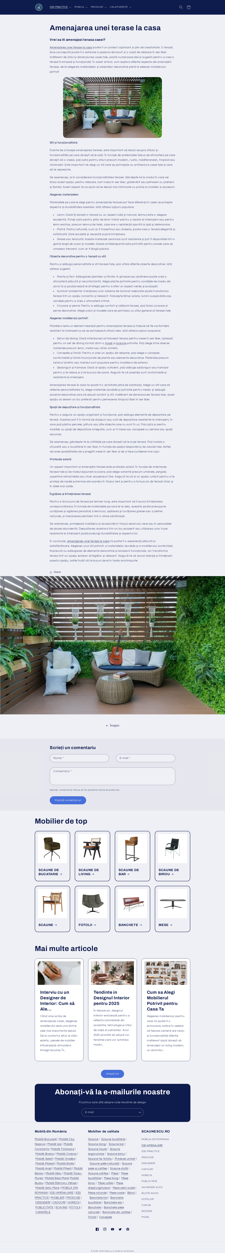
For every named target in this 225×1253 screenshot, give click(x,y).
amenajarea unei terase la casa (88, 541)
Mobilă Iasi (54, 1144)
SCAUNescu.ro (106, 1251)
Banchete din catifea (116, 1212)
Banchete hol (99, 1197)
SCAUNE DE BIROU (169, 872)
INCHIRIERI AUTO (152, 1187)
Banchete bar (113, 1202)
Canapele (105, 1217)
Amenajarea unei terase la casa (71, 47)
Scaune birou (116, 1153)
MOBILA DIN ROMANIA (155, 1139)
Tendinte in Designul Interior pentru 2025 (111, 998)
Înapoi (114, 725)
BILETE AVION (149, 1193)
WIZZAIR (146, 1211)
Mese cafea (105, 1183)
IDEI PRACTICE (150, 1151)
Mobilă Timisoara (62, 1149)
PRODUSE (73, 1197)
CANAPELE (42, 1212)
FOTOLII (85, 925)
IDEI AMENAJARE (61, 1192)
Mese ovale (117, 1192)
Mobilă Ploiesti (45, 1163)
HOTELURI (147, 1199)
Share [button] (57, 572)
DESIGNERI (42, 1202)
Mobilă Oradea (65, 1158)
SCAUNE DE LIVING (89, 872)
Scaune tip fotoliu (100, 1158)
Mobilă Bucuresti (46, 1139)
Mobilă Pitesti (63, 1168)
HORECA (74, 1202)
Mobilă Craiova (66, 1153)
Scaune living (97, 1144)
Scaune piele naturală (104, 1163)
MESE (164, 925)
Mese (114, 1173)
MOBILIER (57, 1197)
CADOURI (59, 1202)
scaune (121, 343)
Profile (145, 1217)
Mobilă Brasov (44, 1153)
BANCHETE (128, 925)
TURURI (146, 1205)
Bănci (131, 1192)
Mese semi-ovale (124, 1187)
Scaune (93, 1139)
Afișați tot (112, 1073)
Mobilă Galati (44, 1158)
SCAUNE (46, 925)
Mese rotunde (97, 1192)
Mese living (111, 1178)
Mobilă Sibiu (54, 1173)
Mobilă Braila (65, 1163)
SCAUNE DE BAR (129, 872)
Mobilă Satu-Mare (47, 1187)
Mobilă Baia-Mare (57, 1178)
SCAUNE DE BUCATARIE (49, 872)
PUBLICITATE (44, 1207)
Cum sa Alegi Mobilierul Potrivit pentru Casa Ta (162, 1000)
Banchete (94, 1207)
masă (108, 343)
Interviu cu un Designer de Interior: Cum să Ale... (57, 1000)
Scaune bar (116, 1144)
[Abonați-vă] (139, 1112)
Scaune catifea (98, 1173)
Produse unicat (125, 1158)
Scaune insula (97, 1149)
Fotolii (92, 1217)
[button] (60, 7)
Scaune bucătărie (113, 1139)
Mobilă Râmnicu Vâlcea (61, 1183)
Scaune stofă (119, 1168)
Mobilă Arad (43, 1168)
